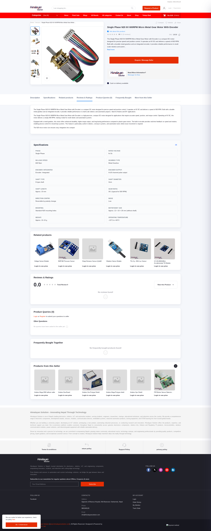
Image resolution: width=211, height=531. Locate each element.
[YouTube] (167, 470)
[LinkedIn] (173, 470)
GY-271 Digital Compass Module (164, 261)
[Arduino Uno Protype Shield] (68, 380)
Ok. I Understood (21, 524)
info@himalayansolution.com (91, 515)
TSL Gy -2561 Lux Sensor (114, 261)
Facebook (33, 499)
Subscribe (92, 484)
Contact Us (119, 15)
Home (66, 15)
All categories (107, 15)
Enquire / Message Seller (144, 60)
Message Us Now (134, 75)
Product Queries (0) (104, 98)
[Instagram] (161, 470)
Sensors (37, 22)
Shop (137, 15)
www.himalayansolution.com (60, 524)
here (13, 519)
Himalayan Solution (42, 524)
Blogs (85, 15)
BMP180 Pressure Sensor (42, 261)
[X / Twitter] (155, 470)
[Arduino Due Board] (44, 380)
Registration (177, 8)
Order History (137, 502)
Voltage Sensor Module (161, 392)
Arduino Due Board (40, 392)
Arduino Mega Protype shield (91, 392)
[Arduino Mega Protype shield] (92, 380)
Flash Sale (75, 15)
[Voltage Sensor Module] (164, 380)
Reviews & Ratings (84, 98)
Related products (66, 98)
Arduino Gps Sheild (112, 392)
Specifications (49, 98)
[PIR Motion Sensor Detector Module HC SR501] (140, 380)
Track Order (136, 508)
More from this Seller (143, 98)
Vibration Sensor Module (89, 261)
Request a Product (151, 8)
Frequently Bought (123, 98)
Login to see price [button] (41, 266)
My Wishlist (136, 505)
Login (170, 8)
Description (35, 98)
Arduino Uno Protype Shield (66, 392)
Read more (111, 49)
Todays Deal (147, 15)
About (129, 15)
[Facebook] (148, 470)
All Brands (94, 15)
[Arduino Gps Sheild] (116, 380)
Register (43, 316)
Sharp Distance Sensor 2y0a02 (68, 261)
